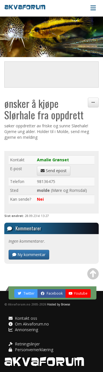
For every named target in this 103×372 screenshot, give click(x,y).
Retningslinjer (27, 344)
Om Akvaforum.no (31, 324)
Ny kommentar (30, 254)
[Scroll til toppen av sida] (93, 273)
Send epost (56, 170)
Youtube (81, 293)
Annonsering (26, 329)
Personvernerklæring (33, 349)
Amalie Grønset (53, 159)
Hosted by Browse (58, 304)
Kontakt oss (25, 318)
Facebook (54, 293)
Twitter (29, 293)
